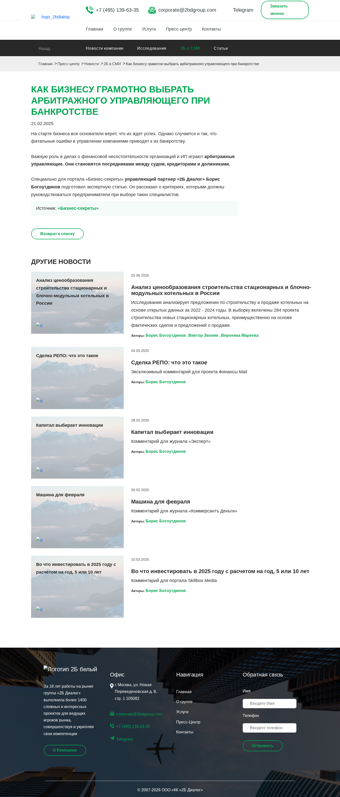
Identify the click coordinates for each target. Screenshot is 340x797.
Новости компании (104, 48)
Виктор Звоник (203, 335)
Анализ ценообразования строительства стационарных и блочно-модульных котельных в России (221, 290)
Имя (247, 691)
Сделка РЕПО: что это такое (169, 363)
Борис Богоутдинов (166, 335)
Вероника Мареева (240, 335)
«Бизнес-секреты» (78, 208)
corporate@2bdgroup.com (187, 10)
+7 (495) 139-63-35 (117, 10)
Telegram (243, 10)
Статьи (221, 48)
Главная (94, 29)
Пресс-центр (179, 29)
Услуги (149, 29)
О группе (122, 29)
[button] (263, 745)
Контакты (211, 29)
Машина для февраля (160, 502)
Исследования (152, 48)
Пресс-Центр (188, 722)
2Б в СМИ (190, 48)
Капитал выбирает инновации (172, 432)
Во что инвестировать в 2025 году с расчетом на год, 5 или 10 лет (220, 571)
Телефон (251, 715)
